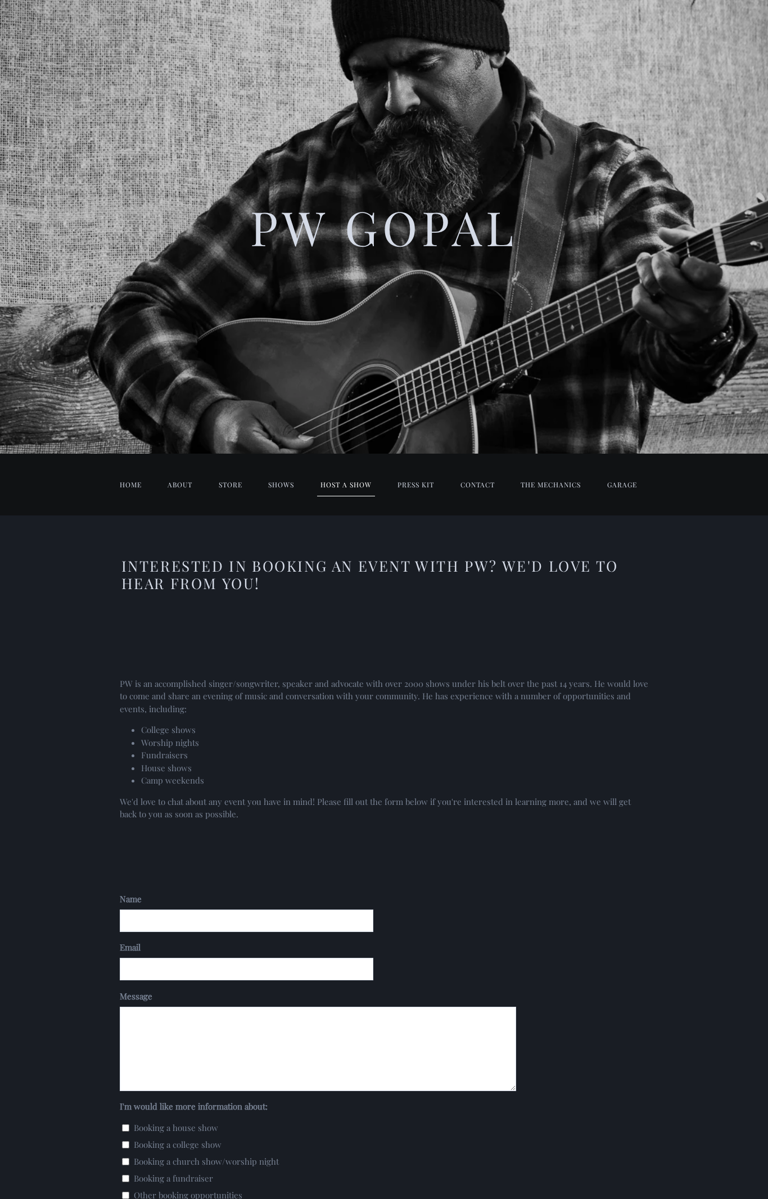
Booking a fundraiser (173, 1178)
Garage (622, 484)
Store (230, 484)
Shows (281, 484)
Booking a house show (176, 1127)
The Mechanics (551, 484)
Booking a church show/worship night (206, 1161)
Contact (477, 484)
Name (131, 898)
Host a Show (346, 484)
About (180, 484)
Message (136, 996)
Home (131, 484)
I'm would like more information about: (194, 1106)
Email (130, 947)
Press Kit (415, 484)
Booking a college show (178, 1144)
